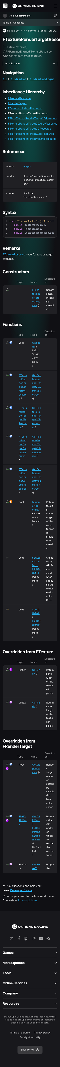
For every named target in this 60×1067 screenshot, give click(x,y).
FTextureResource (19, 98)
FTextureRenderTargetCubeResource (31, 133)
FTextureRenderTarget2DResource (29, 128)
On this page (12, 63)
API (5, 79)
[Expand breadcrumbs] (24, 30)
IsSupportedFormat (36, 506)
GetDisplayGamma (36, 768)
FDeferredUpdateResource (25, 108)
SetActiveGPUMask (36, 561)
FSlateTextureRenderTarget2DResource (32, 118)
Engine (27, 166)
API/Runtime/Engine (42, 79)
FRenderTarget (17, 103)
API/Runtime (18, 79)
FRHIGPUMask (22, 820)
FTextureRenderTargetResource (36, 297)
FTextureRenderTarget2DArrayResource (32, 123)
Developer (13, 30)
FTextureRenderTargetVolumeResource (32, 138)
